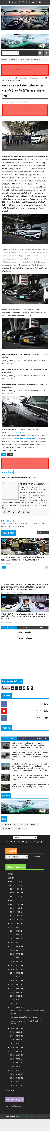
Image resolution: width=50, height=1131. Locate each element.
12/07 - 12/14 (15, 889)
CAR (45, 60)
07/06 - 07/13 (15, 969)
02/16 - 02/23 (15, 1063)
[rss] (30, 2)
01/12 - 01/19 (15, 1082)
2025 (10, 878)
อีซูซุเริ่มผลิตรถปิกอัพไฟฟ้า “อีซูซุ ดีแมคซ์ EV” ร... (27, 1017)
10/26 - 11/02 (15, 908)
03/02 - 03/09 (15, 1055)
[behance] (33, 2)
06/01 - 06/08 (15, 988)
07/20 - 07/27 (15, 961)
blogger (9, 628)
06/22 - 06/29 (15, 977)
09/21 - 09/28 (15, 927)
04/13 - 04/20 (15, 1032)
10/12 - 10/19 (15, 916)
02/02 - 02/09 (15, 1070)
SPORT (17, 828)
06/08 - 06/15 (15, 984)
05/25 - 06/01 (15, 992)
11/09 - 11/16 (15, 900)
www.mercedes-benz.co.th (26, 438)
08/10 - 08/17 (15, 950)
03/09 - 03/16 (15, 1051)
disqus (24, 628)
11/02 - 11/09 (15, 904)
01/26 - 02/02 (15, 1074)
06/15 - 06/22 (15, 980)
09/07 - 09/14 (15, 935)
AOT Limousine (17, 432)
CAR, (27, 102)
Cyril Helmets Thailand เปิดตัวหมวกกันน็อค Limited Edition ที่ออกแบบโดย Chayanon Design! (30, 777)
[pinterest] (19, 2)
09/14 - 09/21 (15, 931)
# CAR (10, 454)
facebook (40, 628)
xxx (25, 738)
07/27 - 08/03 (15, 958)
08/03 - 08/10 (15, 954)
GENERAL (34, 824)
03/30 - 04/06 (15, 1040)
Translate (13, 860)
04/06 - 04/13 (15, 1036)
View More (44, 533)
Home (4, 78)
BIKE (16, 824)
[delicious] (40, 2)
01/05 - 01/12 (15, 1085)
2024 (10, 1090)
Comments (41, 738)
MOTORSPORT (7, 828)
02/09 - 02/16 (15, 1066)
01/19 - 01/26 (15, 1078)
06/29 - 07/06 (15, 973)
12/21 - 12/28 (15, 881)
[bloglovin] (23, 2)
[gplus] (16, 2)
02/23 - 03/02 (15, 1059)
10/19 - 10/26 (15, 912)
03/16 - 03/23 (15, 1047)
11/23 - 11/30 (15, 896)
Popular (9, 738)
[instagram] (36, 2)
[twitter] (13, 2)
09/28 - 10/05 (15, 923)
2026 (10, 874)
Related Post (8, 533)
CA (21, 824)
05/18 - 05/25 (15, 996)
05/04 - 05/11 (15, 1003)
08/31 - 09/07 (15, 938)
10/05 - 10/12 (15, 919)
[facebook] (9, 2)
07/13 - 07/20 (15, 965)
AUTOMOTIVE (6, 824)
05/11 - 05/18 (15, 1000)
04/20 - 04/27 (15, 1028)
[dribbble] (26, 2)
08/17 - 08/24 (15, 946)
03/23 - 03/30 (15, 1043)
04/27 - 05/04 (15, 1007)
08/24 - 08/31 (15, 942)
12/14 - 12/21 (15, 885)
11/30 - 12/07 (15, 893)
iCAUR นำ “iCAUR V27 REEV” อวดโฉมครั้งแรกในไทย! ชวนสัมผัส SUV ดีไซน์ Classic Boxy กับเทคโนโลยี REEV (22, 558)
